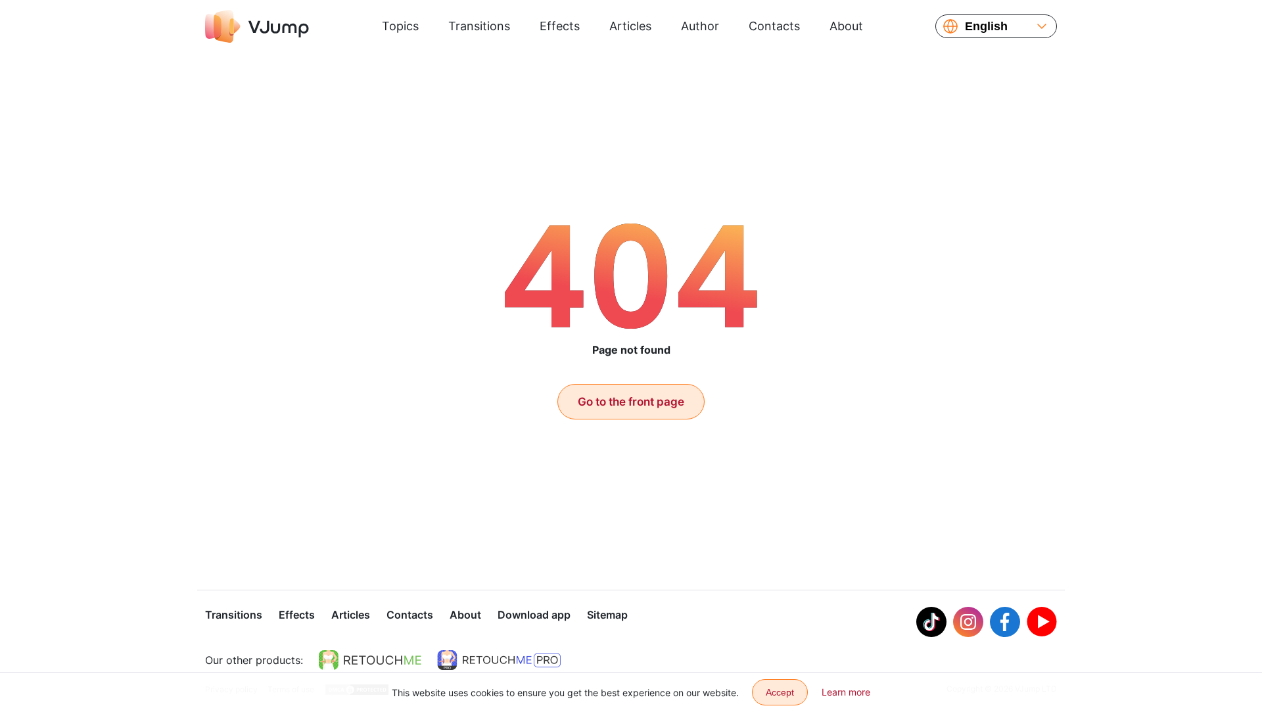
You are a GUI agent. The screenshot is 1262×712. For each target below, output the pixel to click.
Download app (534, 614)
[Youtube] (1042, 622)
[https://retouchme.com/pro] (499, 660)
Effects (560, 26)
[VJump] (257, 26)
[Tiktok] (931, 622)
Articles (630, 26)
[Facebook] (1005, 622)
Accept (780, 692)
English (986, 26)
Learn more (846, 692)
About (846, 26)
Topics (400, 26)
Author (700, 26)
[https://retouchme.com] (370, 660)
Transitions (479, 26)
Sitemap (607, 614)
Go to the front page (631, 401)
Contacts (774, 26)
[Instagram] (968, 622)
